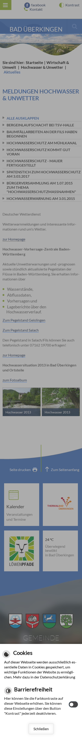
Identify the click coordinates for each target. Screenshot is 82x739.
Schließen (41, 729)
